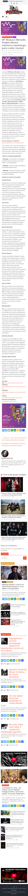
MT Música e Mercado (7, 37)
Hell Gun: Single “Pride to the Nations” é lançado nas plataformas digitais (14, 516)
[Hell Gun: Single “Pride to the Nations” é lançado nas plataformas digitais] (13, 500)
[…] (18, 656)
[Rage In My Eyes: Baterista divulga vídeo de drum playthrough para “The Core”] (14, 523)
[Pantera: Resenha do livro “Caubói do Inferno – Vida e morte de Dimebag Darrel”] (5, 819)
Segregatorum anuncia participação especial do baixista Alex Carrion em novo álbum (12, 644)
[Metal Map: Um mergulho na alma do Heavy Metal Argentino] (5, 611)
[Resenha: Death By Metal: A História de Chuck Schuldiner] (5, 669)
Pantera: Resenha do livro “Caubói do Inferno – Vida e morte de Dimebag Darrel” (17, 821)
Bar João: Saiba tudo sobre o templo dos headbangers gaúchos (12, 728)
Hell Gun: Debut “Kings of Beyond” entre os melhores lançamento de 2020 (14, 494)
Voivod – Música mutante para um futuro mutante (18, 605)
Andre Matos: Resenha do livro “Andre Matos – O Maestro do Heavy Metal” (15, 828)
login (13, 549)
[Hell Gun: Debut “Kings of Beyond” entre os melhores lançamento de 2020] (12, 478)
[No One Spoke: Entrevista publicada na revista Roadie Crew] (5, 695)
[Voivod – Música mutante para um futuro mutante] (5, 604)
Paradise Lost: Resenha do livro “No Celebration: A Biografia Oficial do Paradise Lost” (14, 837)
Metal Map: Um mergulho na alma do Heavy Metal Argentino (18, 613)
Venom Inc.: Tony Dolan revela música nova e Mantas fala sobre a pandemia (14, 439)
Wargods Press (5, 54)
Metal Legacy (10, 582)
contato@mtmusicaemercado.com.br (12, 398)
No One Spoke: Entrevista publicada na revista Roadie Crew (12, 700)
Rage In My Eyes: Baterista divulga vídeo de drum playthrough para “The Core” (14, 538)
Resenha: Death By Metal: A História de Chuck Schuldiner (18, 673)
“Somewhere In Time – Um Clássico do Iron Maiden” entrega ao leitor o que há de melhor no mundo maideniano (13, 791)
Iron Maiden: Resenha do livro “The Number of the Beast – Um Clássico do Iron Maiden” (18, 813)
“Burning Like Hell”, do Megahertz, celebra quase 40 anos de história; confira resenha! (18, 622)
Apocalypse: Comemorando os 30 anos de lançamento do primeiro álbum (13, 444)
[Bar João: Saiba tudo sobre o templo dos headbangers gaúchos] (5, 724)
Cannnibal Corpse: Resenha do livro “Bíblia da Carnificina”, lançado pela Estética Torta (14, 845)
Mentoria (11, 52)
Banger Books (5, 785)
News (14, 37)
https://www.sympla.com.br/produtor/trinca (13, 143)
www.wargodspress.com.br (9, 401)
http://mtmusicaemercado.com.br (14, 383)
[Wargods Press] (3, 17)
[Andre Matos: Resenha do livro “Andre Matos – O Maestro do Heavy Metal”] (3, 827)
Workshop (11, 54)
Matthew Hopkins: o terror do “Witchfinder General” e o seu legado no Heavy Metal (13, 586)
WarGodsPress (17, 50)
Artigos (4, 582)
